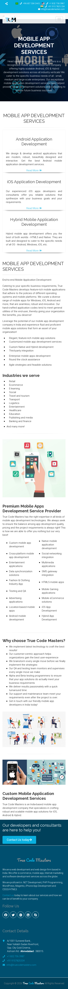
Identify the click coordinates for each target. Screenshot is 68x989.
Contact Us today (18, 839)
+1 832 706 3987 (57, 3)
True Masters (34, 860)
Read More (32, 170)
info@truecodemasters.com (53, 9)
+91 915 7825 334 (56, 6)
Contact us (8, 895)
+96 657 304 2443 (31, 3)
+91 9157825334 (16, 960)
